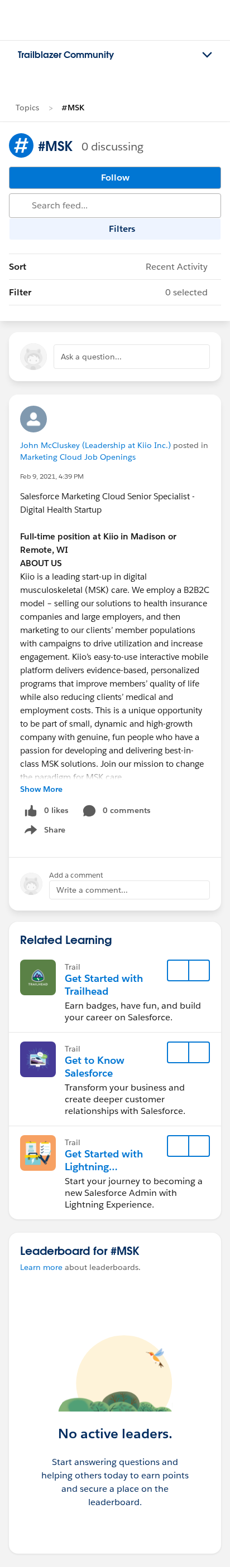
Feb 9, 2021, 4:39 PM (52, 476)
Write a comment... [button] (92, 890)
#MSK (72, 108)
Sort (108, 266)
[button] (198, 971)
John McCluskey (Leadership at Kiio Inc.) (95, 445)
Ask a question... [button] (91, 357)
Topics (27, 108)
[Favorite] (178, 971)
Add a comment (76, 875)
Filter (108, 292)
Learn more (41, 1267)
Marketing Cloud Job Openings (78, 457)
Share (43, 832)
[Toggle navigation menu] (207, 55)
